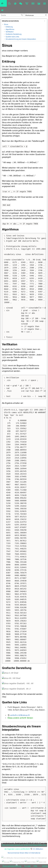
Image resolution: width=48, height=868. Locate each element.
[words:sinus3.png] (24, 683)
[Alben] (38, 3)
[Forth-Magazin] (33, 3)
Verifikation (10, 31)
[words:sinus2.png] (24, 678)
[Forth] (9, 3)
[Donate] (5, 862)
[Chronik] (15, 3)
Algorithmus (10, 29)
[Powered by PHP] (17, 862)
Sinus (6, 24)
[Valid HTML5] (30, 862)
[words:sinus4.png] (24, 688)
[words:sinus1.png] (24, 672)
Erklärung (9, 27)
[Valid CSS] (41, 862)
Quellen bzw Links (12, 36)
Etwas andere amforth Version (20, 717)
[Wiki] (27, 3)
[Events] (20, 3)
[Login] (2, 10)
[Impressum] (44, 3)
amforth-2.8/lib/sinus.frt (20, 715)
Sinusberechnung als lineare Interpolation (21, 39)
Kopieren (40, 235)
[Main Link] (3, 3)
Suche (22, 15)
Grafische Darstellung (13, 34)
